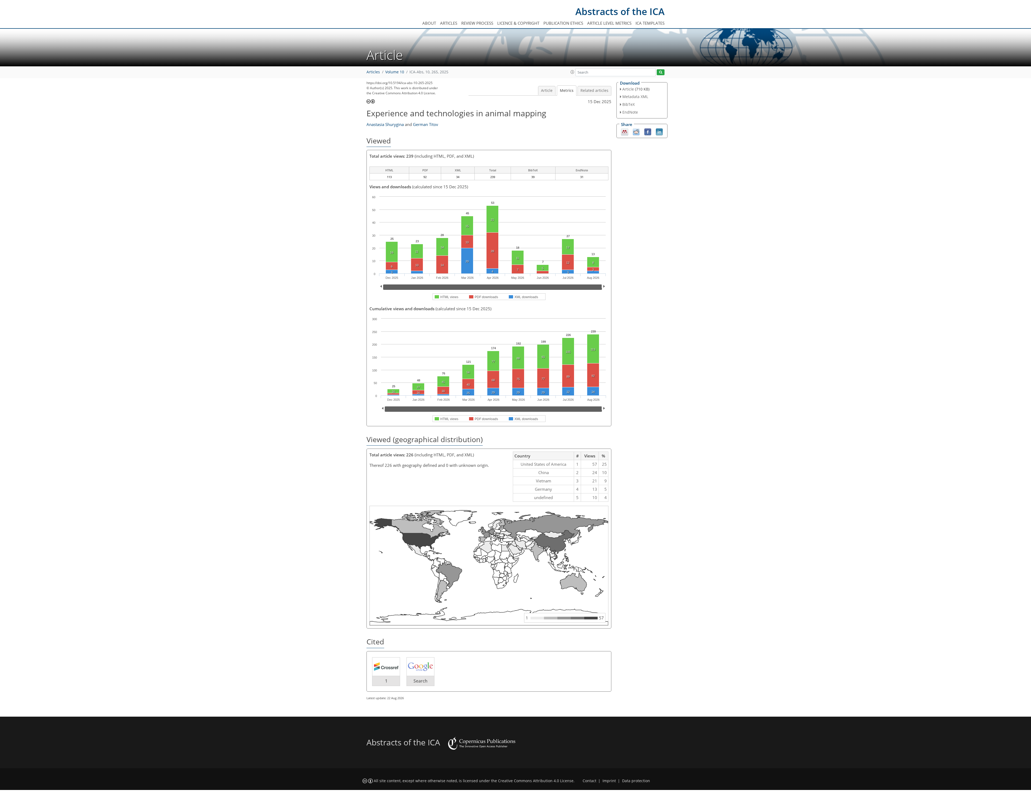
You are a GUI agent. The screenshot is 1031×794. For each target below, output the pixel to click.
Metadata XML (635, 96)
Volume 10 (394, 72)
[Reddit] (636, 131)
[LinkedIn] (659, 131)
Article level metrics (609, 23)
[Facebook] (647, 131)
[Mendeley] (624, 131)
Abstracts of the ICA (620, 11)
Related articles (594, 90)
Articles (448, 23)
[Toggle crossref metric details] (386, 666)
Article (547, 90)
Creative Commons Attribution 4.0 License (535, 780)
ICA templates (650, 23)
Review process (477, 23)
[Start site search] (661, 72)
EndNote (630, 112)
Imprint (609, 780)
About (429, 23)
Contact (589, 780)
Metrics (566, 90)
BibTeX (628, 104)
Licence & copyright (518, 23)
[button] (572, 72)
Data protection (636, 780)
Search (420, 681)
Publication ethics (563, 23)
